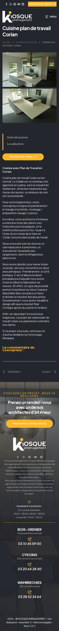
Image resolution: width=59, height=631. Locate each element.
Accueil (6, 42)
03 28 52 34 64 (29, 597)
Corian (20, 181)
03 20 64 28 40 (29, 569)
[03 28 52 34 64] (29, 592)
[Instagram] (10, 4)
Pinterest (8, 338)
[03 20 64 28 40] (29, 564)
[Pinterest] (14, 4)
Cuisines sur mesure (26, 42)
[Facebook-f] (6, 4)
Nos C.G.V (29, 625)
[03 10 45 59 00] (29, 539)
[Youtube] (18, 4)
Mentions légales (42, 622)
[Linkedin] (22, 4)
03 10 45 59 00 (29, 543)
